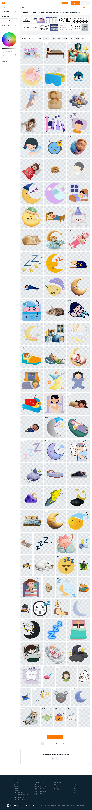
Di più (33, 3)
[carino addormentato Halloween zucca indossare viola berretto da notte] (59, 717)
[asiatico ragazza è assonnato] (66, 676)
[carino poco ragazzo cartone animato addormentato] (31, 357)
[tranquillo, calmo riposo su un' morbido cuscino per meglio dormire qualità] (31, 123)
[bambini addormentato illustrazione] (78, 380)
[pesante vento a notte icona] (31, 474)
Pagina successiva (55, 737)
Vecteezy (16, 784)
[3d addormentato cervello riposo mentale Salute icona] (49, 676)
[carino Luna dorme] (55, 193)
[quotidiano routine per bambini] (31, 653)
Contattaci (55, 784)
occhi (83, 38)
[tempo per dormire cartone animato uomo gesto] (55, 357)
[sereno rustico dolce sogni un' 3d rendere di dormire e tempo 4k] (78, 100)
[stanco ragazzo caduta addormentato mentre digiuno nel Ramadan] (78, 427)
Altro (74, 792)
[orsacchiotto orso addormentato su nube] (78, 334)
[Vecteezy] (3, 3)
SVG (25, 38)
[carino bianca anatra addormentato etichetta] (71, 717)
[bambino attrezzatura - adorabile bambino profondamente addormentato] (78, 263)
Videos (19, 3)
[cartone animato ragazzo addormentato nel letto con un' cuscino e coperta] (30, 587)
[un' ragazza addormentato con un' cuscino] (31, 146)
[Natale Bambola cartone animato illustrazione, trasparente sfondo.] (55, 653)
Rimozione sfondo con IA (19, 797)
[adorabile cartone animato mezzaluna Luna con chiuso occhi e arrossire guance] (80, 697)
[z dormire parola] (31, 451)
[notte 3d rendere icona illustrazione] (78, 497)
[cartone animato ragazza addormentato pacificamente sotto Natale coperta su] (31, 170)
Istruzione (16, 790)
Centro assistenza (57, 782)
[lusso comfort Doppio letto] (31, 521)
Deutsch (75, 788)
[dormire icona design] (66, 587)
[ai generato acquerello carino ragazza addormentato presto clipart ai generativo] (78, 53)
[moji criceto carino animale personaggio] (30, 676)
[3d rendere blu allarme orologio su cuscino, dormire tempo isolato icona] (25, 697)
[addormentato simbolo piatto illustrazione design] (78, 123)
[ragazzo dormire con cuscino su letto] (55, 404)
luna (71, 38)
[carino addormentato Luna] (55, 427)
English (75, 782)
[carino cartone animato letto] (78, 630)
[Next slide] (87, 38)
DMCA (35, 784)
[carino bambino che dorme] (31, 334)
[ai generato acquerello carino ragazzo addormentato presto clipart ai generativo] (55, 334)
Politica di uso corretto (79, 805)
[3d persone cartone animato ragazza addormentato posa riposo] (26, 543)
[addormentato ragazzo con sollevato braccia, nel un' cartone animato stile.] (78, 170)
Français (75, 790)
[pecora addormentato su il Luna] (31, 76)
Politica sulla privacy (70, 805)
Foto (14, 3)
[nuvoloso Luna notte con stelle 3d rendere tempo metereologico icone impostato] (78, 653)
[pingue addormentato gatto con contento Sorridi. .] (44, 565)
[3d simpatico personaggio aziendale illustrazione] (31, 427)
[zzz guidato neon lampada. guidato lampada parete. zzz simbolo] (55, 630)
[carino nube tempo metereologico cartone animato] (41, 697)
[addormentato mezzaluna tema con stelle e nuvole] (31, 630)
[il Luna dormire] (31, 217)
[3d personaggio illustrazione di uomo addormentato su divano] (31, 53)
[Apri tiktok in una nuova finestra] (29, 805)
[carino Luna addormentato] (55, 287)
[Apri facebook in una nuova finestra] (20, 805)
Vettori (7, 3)
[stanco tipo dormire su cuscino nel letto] (78, 451)
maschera (47, 38)
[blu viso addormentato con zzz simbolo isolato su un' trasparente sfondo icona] (55, 146)
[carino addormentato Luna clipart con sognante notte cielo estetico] (55, 451)
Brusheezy (16, 782)
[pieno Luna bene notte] (78, 521)
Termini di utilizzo (61, 805)
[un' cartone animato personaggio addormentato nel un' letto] (55, 123)
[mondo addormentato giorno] (31, 404)
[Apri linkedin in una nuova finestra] (24, 805)
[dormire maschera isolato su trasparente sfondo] (84, 717)
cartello (77, 38)
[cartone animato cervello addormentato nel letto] (31, 310)
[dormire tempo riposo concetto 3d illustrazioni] (84, 543)
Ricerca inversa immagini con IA (21, 795)
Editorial (26, 3)
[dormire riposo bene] (55, 380)
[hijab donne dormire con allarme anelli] (31, 380)
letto (59, 38)
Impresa (16, 788)
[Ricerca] (84, 8)
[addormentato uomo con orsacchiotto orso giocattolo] (31, 100)
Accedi (85, 3)
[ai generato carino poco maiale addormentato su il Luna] (78, 357)
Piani (59, 3)
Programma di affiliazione (40, 786)
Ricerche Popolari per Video (39, 794)
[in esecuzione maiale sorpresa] (66, 543)
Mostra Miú (84, 27)
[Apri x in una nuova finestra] (31, 805)
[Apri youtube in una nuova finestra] (33, 805)
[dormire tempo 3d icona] (84, 565)
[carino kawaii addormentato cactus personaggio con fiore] (47, 717)
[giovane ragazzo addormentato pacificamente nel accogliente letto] (55, 217)
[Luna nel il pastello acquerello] (80, 608)
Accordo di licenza (38, 782)
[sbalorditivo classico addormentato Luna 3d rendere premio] (55, 521)
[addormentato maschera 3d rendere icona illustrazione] (55, 76)
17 (63, 743)
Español (75, 784)
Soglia (3, 55)
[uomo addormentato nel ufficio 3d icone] (26, 565)
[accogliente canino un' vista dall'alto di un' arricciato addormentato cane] (55, 170)
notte (53, 38)
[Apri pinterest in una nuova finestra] (26, 805)
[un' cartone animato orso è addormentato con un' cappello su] (78, 217)
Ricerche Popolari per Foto (40, 791)
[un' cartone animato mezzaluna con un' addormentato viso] (31, 193)
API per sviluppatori (18, 792)
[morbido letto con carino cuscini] (61, 608)
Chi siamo (55, 786)
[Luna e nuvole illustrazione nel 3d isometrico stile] (55, 497)
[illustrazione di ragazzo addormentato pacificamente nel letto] (78, 193)
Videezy (16, 786)
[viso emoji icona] (41, 608)
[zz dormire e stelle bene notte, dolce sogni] (31, 263)
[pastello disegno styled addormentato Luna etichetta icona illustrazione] (55, 263)
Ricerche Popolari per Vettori (39, 789)
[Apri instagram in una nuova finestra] (22, 805)
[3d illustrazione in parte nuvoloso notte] (31, 497)
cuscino (65, 38)
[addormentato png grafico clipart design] (78, 310)
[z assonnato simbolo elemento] (44, 543)
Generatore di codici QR (19, 799)
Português (75, 786)
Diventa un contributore (56, 789)
